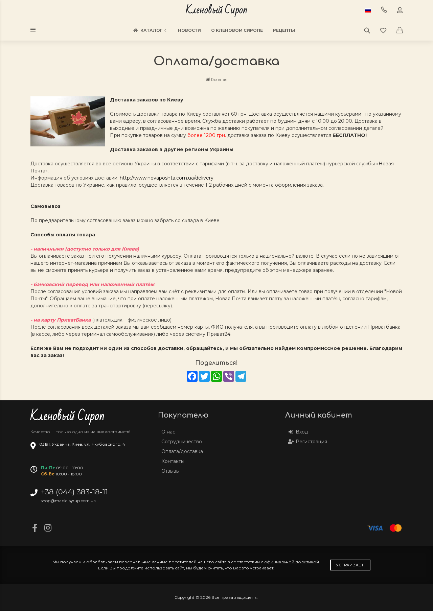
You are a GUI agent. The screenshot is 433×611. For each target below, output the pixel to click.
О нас (168, 432)
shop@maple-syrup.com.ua (68, 500)
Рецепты (284, 30)
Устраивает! (350, 564)
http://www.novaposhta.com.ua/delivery (166, 178)
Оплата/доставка (182, 451)
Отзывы (170, 471)
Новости (189, 30)
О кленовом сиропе (237, 30)
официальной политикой (291, 561)
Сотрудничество (181, 442)
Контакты (172, 461)
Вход (302, 432)
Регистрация (311, 442)
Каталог (151, 30)
